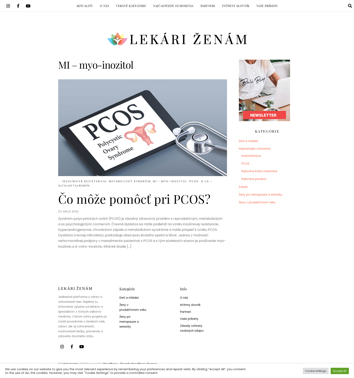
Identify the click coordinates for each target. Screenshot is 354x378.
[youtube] (28, 5)
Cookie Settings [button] (315, 371)
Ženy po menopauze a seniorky (260, 195)
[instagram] (8, 5)
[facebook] (18, 5)
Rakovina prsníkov (254, 179)
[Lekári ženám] (177, 46)
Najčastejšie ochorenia (173, 6)
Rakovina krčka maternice (259, 171)
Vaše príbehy (267, 6)
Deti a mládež (248, 141)
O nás (104, 6)
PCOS (194, 181)
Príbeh (243, 187)
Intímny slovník (236, 6)
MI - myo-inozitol (170, 181)
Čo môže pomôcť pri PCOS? (134, 199)
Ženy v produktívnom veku (257, 202)
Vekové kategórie (131, 6)
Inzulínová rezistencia (84, 181)
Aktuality (84, 6)
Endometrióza (251, 156)
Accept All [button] (339, 371)
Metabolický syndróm (130, 181)
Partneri (208, 6)
